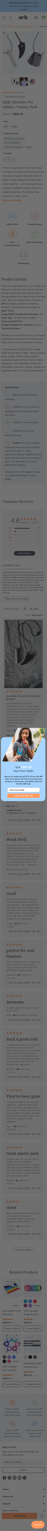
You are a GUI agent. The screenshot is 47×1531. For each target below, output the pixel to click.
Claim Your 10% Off (23, 795)
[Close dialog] (44, 730)
